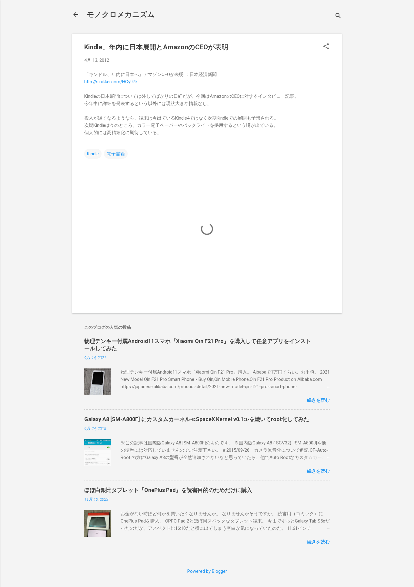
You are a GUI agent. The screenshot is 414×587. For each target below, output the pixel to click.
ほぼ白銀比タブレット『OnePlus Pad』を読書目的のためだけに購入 (168, 490)
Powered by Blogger (207, 571)
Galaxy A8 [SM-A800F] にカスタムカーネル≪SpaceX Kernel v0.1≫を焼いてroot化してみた (196, 419)
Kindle (93, 154)
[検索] (338, 16)
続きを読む (318, 400)
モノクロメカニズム (121, 14)
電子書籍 (116, 154)
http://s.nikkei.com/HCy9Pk (111, 81)
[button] (326, 47)
